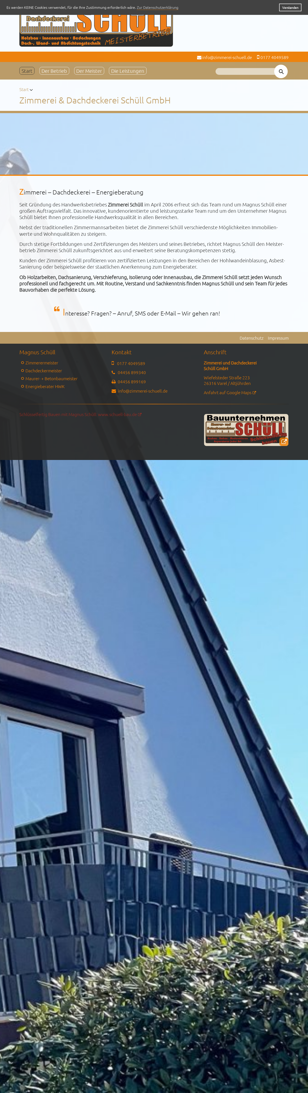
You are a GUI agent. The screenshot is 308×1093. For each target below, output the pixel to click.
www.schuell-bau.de (117, 414)
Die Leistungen (127, 71)
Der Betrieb (54, 71)
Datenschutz (252, 338)
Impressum (278, 338)
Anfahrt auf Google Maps (227, 392)
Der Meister (89, 71)
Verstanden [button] (290, 7)
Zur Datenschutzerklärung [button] (157, 7)
